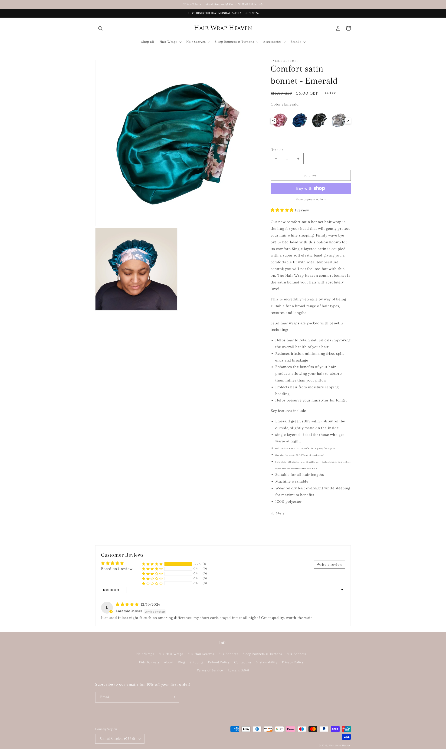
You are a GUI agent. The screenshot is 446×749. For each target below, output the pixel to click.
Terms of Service (210, 670)
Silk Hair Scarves (201, 654)
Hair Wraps (145, 654)
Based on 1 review (116, 569)
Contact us (242, 662)
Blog (181, 662)
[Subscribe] (173, 697)
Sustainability (266, 662)
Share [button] (280, 513)
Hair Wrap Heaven (340, 745)
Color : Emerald (285, 104)
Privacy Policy (293, 662)
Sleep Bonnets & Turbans (262, 654)
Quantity (277, 149)
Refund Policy (219, 662)
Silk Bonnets (228, 654)
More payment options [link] (311, 199)
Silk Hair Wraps (171, 654)
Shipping (196, 662)
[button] (100, 28)
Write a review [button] (329, 564)
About (169, 662)
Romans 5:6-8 (238, 670)
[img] (128, 604)
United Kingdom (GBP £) (117, 738)
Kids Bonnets (149, 662)
